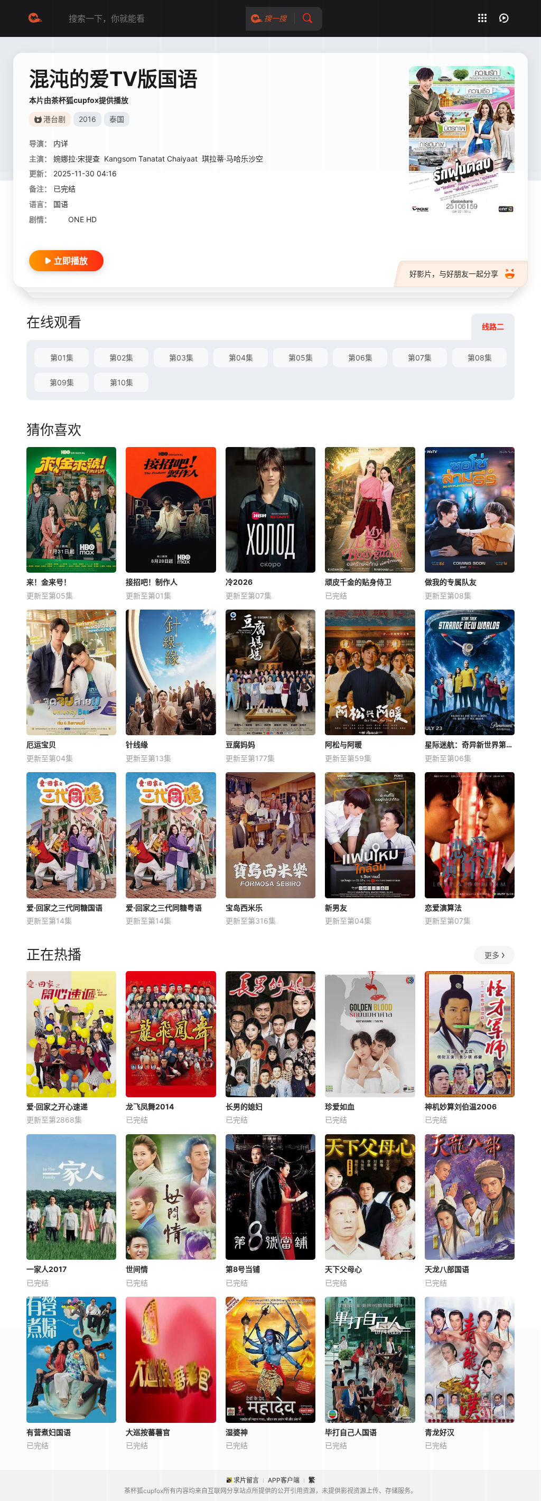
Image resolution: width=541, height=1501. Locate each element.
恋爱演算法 (443, 907)
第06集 (360, 357)
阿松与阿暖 (343, 744)
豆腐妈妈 (240, 744)
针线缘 (137, 744)
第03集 (181, 357)
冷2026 (239, 581)
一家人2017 (46, 1269)
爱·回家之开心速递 (57, 1106)
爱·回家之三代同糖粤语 (164, 907)
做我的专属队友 (451, 581)
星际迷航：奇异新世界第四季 (470, 744)
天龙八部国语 (447, 1269)
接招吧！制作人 (152, 581)
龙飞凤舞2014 (150, 1106)
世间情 (137, 1269)
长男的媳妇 (244, 1106)
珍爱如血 (340, 1106)
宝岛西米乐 (244, 907)
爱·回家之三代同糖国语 (64, 907)
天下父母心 (343, 1269)
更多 (491, 955)
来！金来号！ (48, 581)
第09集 (62, 382)
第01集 (61, 357)
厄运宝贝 (41, 744)
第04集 (241, 357)
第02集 (121, 357)
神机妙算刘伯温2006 (461, 1106)
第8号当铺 (243, 1269)
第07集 (420, 357)
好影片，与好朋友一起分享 (453, 273)
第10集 (121, 382)
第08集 (480, 357)
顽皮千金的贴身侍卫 (358, 581)
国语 (60, 204)
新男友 (336, 907)
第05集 (300, 357)
